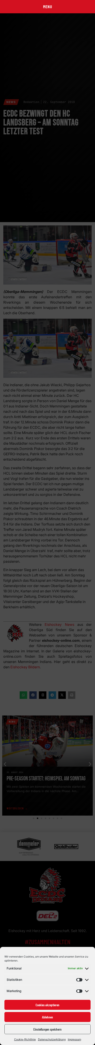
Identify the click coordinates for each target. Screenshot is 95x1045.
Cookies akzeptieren (47, 1005)
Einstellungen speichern (47, 1029)
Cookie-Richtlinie (25, 1039)
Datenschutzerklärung (52, 1039)
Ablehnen (47, 1017)
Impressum (74, 1039)
